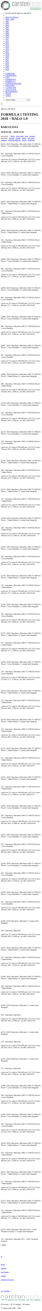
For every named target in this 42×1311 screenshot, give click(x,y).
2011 (7, 39)
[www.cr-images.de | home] (21, 9)
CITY (7, 78)
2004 (7, 25)
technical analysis (14, 140)
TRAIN (8, 94)
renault (18, 138)
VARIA (8, 96)
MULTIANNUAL (12, 17)
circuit (24, 140)
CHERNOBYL (11, 76)
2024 (7, 65)
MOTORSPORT (11, 92)
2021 (7, 59)
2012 (7, 41)
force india (20, 136)
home (3, 1264)
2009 (7, 35)
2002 (7, 21)
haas (26, 136)
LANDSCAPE (10, 88)
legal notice (5, 1272)
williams (4, 140)
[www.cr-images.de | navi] (2, 104)
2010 (7, 37)
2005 (7, 27)
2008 (7, 33)
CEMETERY (10, 74)
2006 (7, 29)
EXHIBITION (10, 80)
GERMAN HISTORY (13, 84)
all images (31, 140)
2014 (7, 45)
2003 (7, 23)
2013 (7, 43)
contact (3, 1276)
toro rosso (31, 138)
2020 (7, 57)
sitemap (3, 1268)
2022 (7, 61)
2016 (7, 49)
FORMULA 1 (10, 82)
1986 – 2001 (9, 19)
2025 (7, 67)
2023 (7, 63)
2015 (7, 47)
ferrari (13, 136)
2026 (7, 69)
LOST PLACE (10, 90)
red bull (11, 138)
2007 (7, 31)
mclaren (32, 136)
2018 (7, 53)
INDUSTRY (10, 86)
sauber (24, 138)
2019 (7, 55)
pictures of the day (7, 1280)
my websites (5, 1291)
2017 (7, 51)
